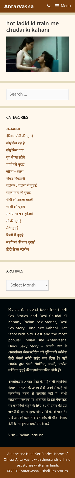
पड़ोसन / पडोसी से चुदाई (21, 186)
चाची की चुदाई (15, 165)
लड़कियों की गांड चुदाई (20, 242)
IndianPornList (31, 435)
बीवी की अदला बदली (19, 200)
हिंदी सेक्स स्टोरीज (17, 249)
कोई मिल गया (15, 150)
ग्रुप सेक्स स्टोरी (15, 157)
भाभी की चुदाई (15, 207)
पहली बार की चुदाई (18, 193)
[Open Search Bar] (49, 6)
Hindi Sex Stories (54, 471)
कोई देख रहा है (15, 143)
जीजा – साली (14, 172)
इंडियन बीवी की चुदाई (19, 136)
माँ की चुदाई (13, 221)
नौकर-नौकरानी (15, 179)
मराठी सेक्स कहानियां (19, 214)
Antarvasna (19, 6)
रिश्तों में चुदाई (14, 235)
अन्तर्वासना (13, 129)
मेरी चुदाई (12, 228)
